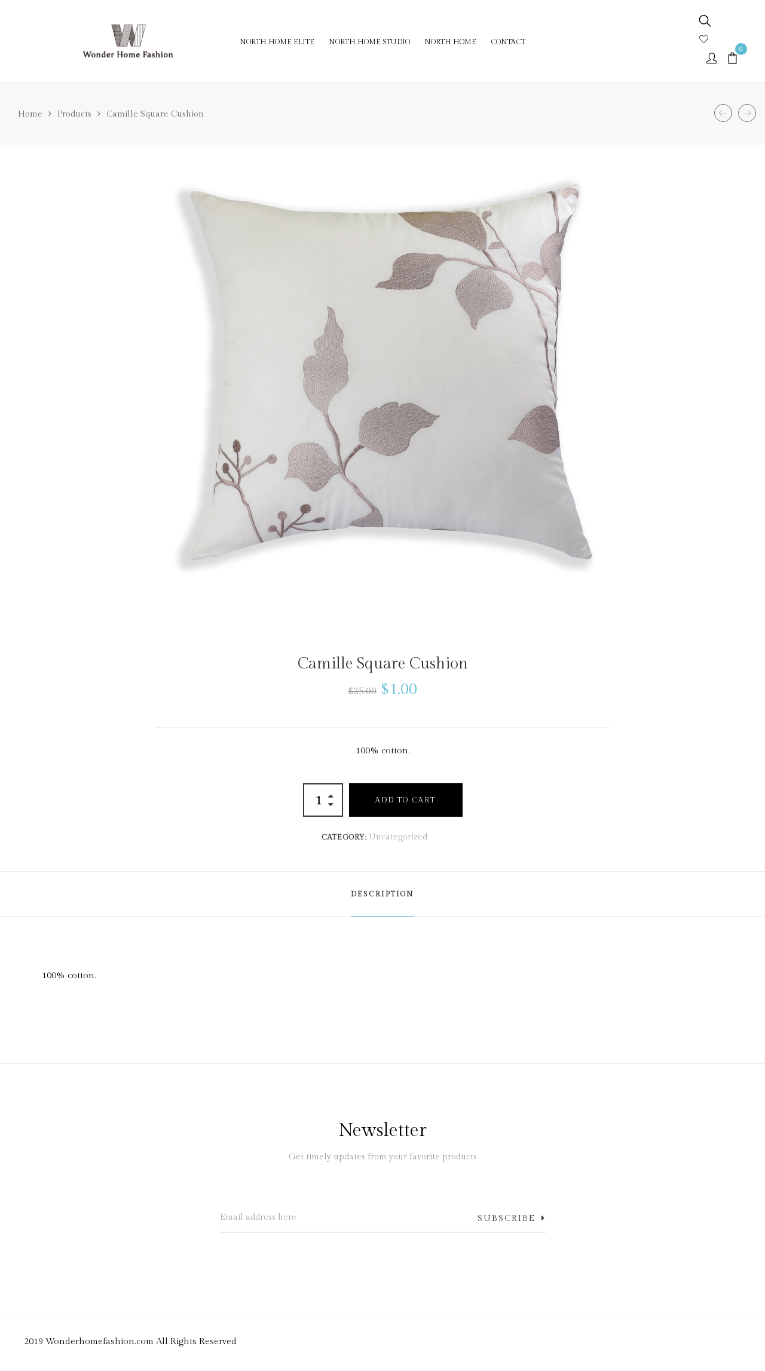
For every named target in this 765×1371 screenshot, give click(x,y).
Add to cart (405, 800)
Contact (508, 42)
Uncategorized (398, 837)
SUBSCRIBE (507, 1218)
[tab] (382, 894)
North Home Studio (369, 42)
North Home (450, 42)
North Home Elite (277, 42)
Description (382, 894)
